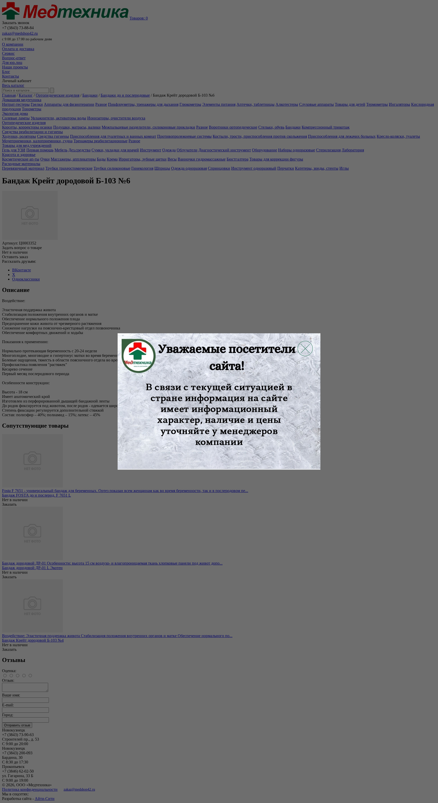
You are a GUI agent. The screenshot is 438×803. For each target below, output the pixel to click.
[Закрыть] (305, 348)
